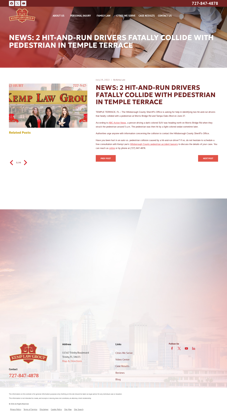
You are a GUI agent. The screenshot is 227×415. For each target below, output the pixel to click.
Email (118, 266)
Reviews (120, 372)
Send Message (114, 327)
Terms (180, 316)
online (112, 148)
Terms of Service (30, 409)
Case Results (147, 15)
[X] (17, 3)
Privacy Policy (168, 316)
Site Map (68, 409)
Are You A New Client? (36, 279)
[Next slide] (25, 162)
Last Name (120, 252)
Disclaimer (44, 409)
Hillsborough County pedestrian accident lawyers (154, 144)
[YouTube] (23, 3)
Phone (27, 266)
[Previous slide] (12, 162)
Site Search (78, 409)
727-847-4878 (205, 3)
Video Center (122, 359)
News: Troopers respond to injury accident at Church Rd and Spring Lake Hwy (106, 158)
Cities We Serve (125, 15)
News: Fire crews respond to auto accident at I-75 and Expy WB (208, 158)
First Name (30, 252)
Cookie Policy (56, 409)
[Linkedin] (193, 348)
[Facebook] (11, 3)
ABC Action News (117, 123)
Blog (118, 379)
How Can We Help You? (37, 293)
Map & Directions (72, 361)
